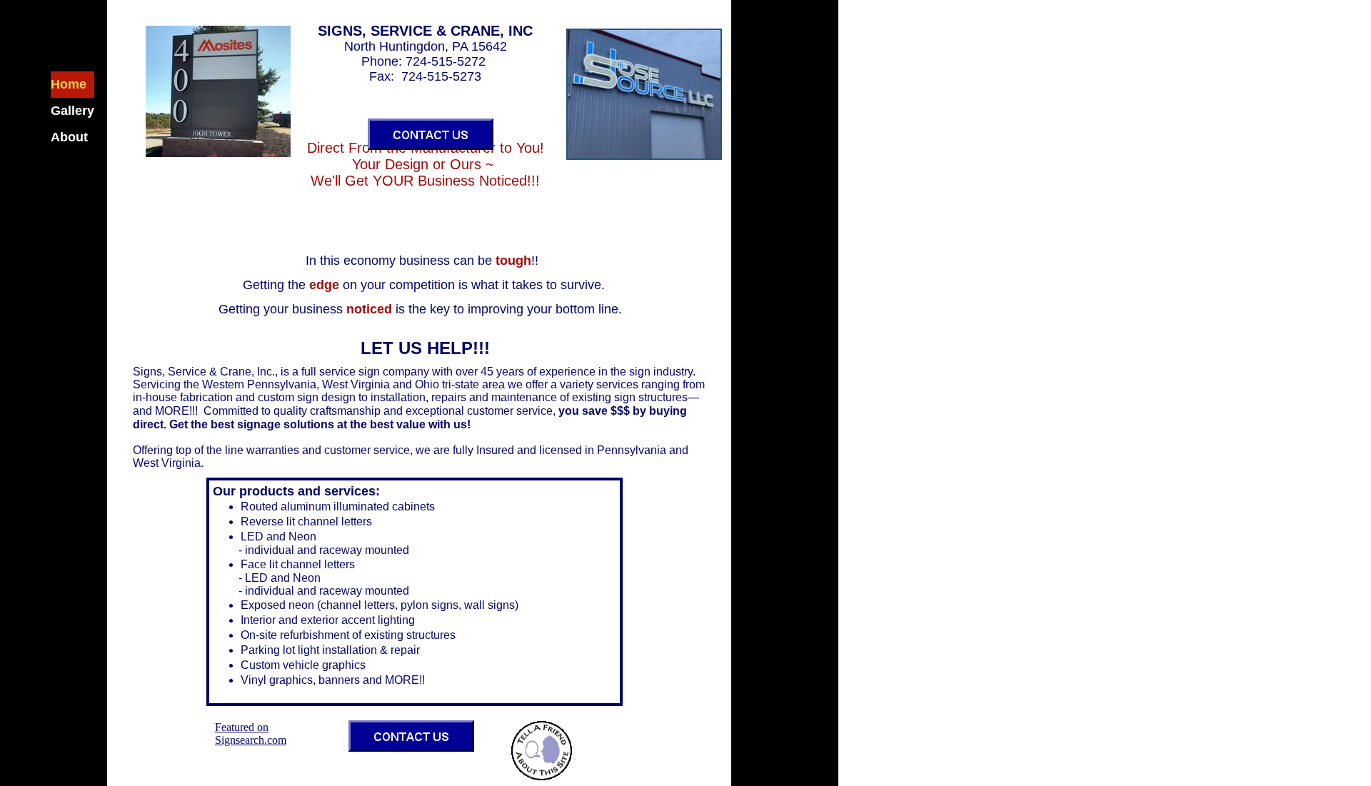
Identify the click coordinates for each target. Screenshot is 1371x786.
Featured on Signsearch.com (250, 733)
